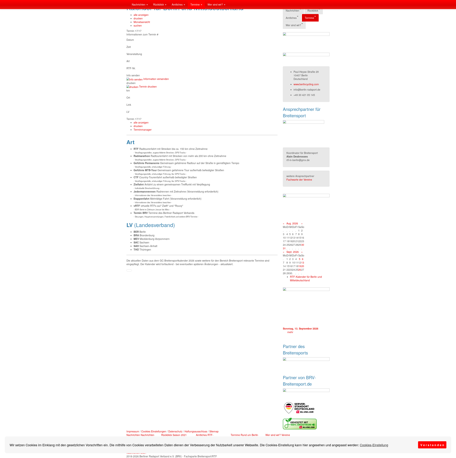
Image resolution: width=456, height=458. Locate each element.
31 (284, 248)
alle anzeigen (141, 15)
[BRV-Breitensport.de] (126, 4)
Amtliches (177, 4)
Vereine (285, 435)
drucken (138, 18)
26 (299, 269)
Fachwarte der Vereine (299, 179)
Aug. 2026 (292, 223)
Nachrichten (139, 4)
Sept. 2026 (292, 252)
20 (302, 266)
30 (302, 244)
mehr (290, 332)
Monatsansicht (142, 22)
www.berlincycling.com (306, 84)
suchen (138, 25)
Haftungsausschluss (196, 431)
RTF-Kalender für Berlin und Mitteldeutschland (306, 278)
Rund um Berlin (249, 435)
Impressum (132, 431)
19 (299, 266)
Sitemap (214, 431)
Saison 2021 (180, 435)
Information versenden (156, 79)
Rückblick (159, 4)
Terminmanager (143, 129)
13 (302, 262)
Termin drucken (147, 86)
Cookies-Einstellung (374, 445)
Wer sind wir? (216, 4)
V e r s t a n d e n (432, 445)
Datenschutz (175, 431)
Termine (195, 4)
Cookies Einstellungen (153, 431)
